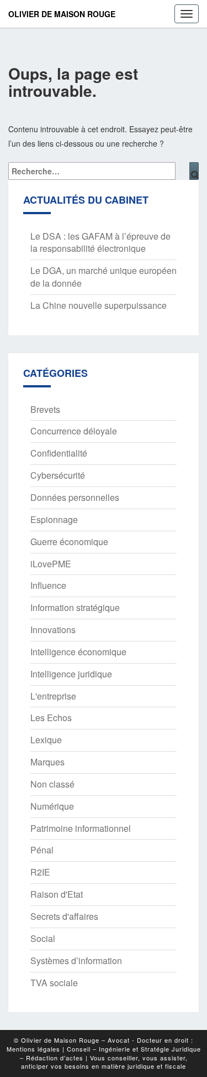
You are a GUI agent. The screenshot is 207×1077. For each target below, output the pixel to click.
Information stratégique (75, 607)
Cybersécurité (57, 475)
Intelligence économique (78, 651)
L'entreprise (53, 696)
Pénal (42, 849)
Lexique (46, 739)
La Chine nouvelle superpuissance (98, 305)
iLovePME (50, 563)
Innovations (53, 629)
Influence (48, 585)
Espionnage (54, 519)
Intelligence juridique (71, 673)
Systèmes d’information (76, 960)
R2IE (40, 872)
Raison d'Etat (56, 894)
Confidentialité (58, 453)
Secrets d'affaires (64, 916)
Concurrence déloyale (73, 430)
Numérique (52, 806)
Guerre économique (69, 541)
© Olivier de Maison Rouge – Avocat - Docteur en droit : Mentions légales (100, 1044)
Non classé (52, 784)
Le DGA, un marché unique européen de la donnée (103, 276)
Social (42, 938)
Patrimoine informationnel (80, 828)
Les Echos (51, 717)
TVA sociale (54, 982)
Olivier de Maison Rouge (61, 13)
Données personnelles (74, 497)
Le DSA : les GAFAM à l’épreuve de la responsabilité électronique (100, 242)
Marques (47, 761)
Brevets (45, 409)
